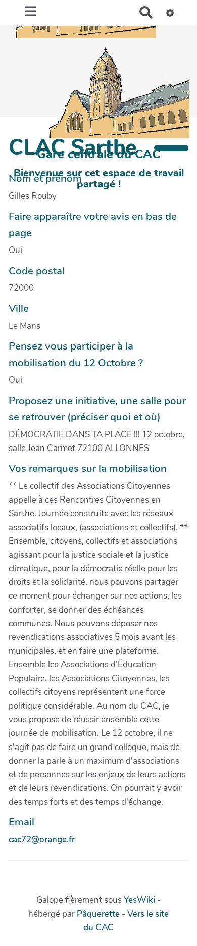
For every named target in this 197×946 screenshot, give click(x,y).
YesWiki (139, 900)
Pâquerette (98, 914)
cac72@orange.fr (42, 839)
